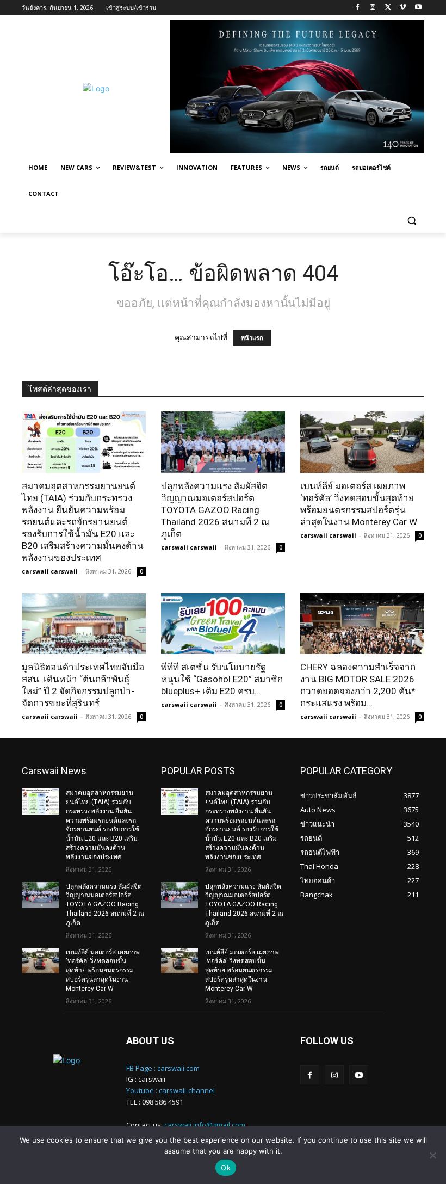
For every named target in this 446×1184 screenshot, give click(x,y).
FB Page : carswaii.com (163, 1068)
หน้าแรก (252, 338)
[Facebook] (357, 8)
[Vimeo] (403, 8)
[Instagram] (373, 8)
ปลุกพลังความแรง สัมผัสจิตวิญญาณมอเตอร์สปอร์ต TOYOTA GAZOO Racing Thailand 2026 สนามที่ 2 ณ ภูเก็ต (215, 509)
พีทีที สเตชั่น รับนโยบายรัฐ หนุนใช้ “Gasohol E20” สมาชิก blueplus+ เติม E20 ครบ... (222, 679)
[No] (432, 1155)
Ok (226, 1167)
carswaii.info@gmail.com (204, 1125)
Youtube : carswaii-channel (170, 1090)
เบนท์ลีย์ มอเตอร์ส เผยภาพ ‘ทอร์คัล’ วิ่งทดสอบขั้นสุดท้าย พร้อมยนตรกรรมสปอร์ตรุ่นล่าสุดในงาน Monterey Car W (103, 970)
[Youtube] (418, 8)
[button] (411, 220)
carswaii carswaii (50, 571)
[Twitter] (388, 8)
